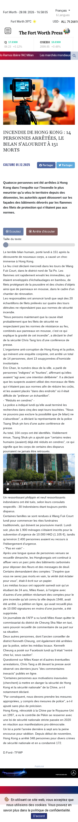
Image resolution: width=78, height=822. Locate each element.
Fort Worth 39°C (21, 21)
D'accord (39, 816)
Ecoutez (15, 231)
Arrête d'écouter (43, 231)
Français (62, 10)
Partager (47, 165)
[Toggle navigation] (8, 31)
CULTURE (9, 164)
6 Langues (63, 15)
